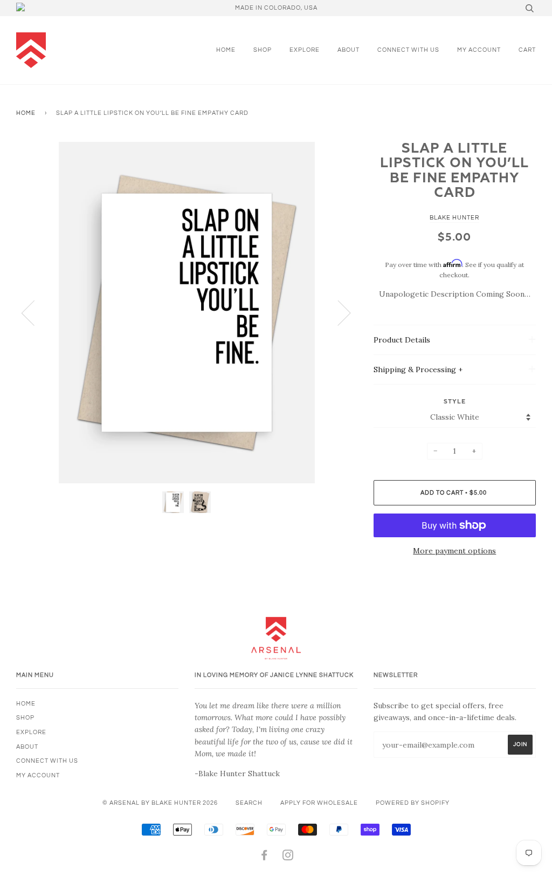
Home (226, 50)
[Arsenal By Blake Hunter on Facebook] (264, 857)
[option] (186, 312)
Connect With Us (408, 50)
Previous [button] (34, 312)
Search (249, 803)
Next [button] (337, 312)
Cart (527, 50)
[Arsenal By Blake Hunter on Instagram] (288, 857)
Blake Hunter (454, 218)
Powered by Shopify (413, 803)
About (348, 50)
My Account (479, 50)
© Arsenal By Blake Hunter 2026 (160, 803)
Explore (304, 50)
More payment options (454, 551)
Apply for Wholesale (319, 803)
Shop (262, 50)
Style (455, 402)
